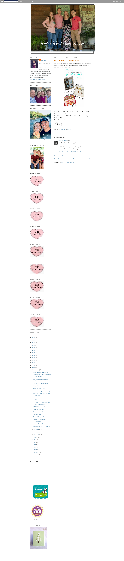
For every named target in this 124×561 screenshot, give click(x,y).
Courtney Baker (63, 140)
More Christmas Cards (39, 388)
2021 (33, 337)
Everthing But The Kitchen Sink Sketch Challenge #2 (41, 403)
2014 (33, 355)
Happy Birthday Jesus (39, 386)
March (35, 449)
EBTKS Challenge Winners (40, 407)
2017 (33, 347)
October (36, 432)
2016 (33, 350)
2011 (33, 363)
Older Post (91, 159)
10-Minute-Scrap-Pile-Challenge (41, 391)
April (35, 447)
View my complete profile (38, 79)
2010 (33, 365)
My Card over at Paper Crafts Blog (42, 426)
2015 (33, 352)
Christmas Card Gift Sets (39, 412)
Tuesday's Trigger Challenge (40, 417)
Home (74, 159)
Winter (43, 60)
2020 (33, 340)
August (36, 437)
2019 (33, 342)
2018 (33, 345)
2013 (33, 357)
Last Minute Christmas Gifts (40, 383)
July (35, 439)
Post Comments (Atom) (67, 162)
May (35, 444)
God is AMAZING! (38, 424)
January (36, 455)
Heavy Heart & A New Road (40, 372)
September (36, 434)
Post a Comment (58, 156)
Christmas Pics (37, 414)
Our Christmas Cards (38, 409)
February (36, 452)
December (36, 370)
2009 (33, 368)
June (35, 442)
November (36, 429)
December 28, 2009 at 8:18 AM (70, 151)
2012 (33, 360)
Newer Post (57, 159)
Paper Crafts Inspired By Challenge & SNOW (39, 420)
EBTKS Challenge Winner (67, 131)
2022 (33, 335)
